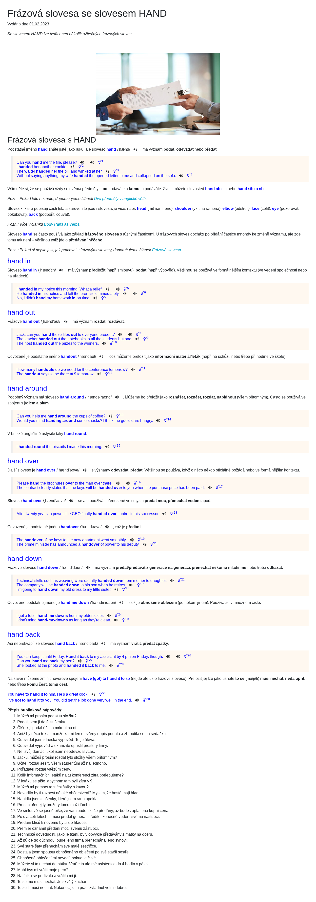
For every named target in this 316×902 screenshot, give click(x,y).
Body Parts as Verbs (61, 224)
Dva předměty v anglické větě (120, 199)
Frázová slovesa (166, 250)
